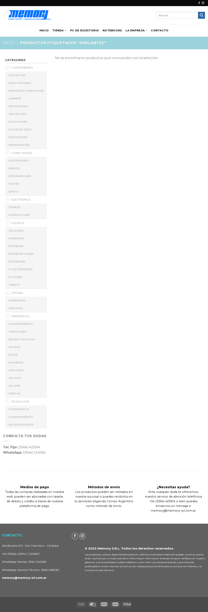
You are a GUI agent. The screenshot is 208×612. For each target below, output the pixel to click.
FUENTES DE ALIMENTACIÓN (26, 90)
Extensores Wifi (20, 176)
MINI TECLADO (18, 113)
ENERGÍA (14, 168)
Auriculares (17, 331)
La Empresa (135, 30)
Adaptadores (18, 160)
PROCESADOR (18, 137)
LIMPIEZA (14, 207)
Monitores (16, 238)
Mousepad (16, 362)
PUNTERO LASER (19, 214)
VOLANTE (15, 385)
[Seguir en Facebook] (199, 3)
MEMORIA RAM (18, 106)
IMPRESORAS (17, 300)
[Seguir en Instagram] (203, 3)
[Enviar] (201, 15)
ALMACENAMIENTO (21, 323)
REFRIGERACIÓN (19, 144)
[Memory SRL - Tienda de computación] (40, 15)
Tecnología (20, 401)
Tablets (14, 284)
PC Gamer (15, 277)
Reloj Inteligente (21, 424)
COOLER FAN (17, 75)
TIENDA (58, 30)
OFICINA (17, 292)
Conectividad (21, 153)
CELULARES (16, 230)
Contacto (159, 30)
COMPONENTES (22, 67)
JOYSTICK (14, 347)
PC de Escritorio (84, 30)
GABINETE (15, 98)
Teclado (15, 377)
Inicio (44, 30)
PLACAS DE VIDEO (20, 129)
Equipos (17, 223)
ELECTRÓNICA (20, 199)
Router (14, 183)
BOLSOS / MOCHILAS (22, 339)
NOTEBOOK (16, 246)
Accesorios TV (19, 409)
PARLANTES (16, 370)
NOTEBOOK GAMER (21, 253)
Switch (13, 191)
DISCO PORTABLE (20, 82)
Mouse (13, 354)
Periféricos (20, 316)
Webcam (15, 393)
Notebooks (112, 30)
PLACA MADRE (18, 121)
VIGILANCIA (16, 308)
